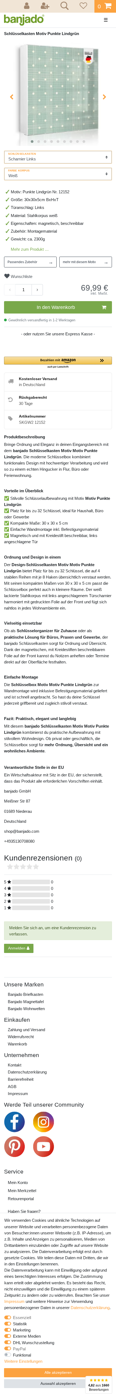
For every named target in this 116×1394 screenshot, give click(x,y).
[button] (58, 363)
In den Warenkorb (56, 307)
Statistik (20, 1323)
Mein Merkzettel (22, 1190)
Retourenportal (21, 1198)
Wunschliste (21, 276)
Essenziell (22, 1317)
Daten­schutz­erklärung (27, 1072)
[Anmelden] (27, 6)
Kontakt (14, 1065)
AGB (12, 1086)
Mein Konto (18, 1182)
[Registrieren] (45, 6)
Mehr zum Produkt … (30, 249)
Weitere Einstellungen (23, 1361)
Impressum (18, 1093)
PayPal (19, 1349)
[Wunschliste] (82, 6)
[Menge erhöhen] (37, 289)
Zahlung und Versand (26, 1029)
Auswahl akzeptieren (58, 1383)
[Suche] (63, 6)
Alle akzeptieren (58, 1372)
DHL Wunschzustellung (33, 1342)
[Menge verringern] (9, 289)
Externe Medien (27, 1336)
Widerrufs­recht (21, 1036)
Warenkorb (17, 1044)
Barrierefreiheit (20, 1079)
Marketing (21, 1330)
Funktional (22, 1355)
